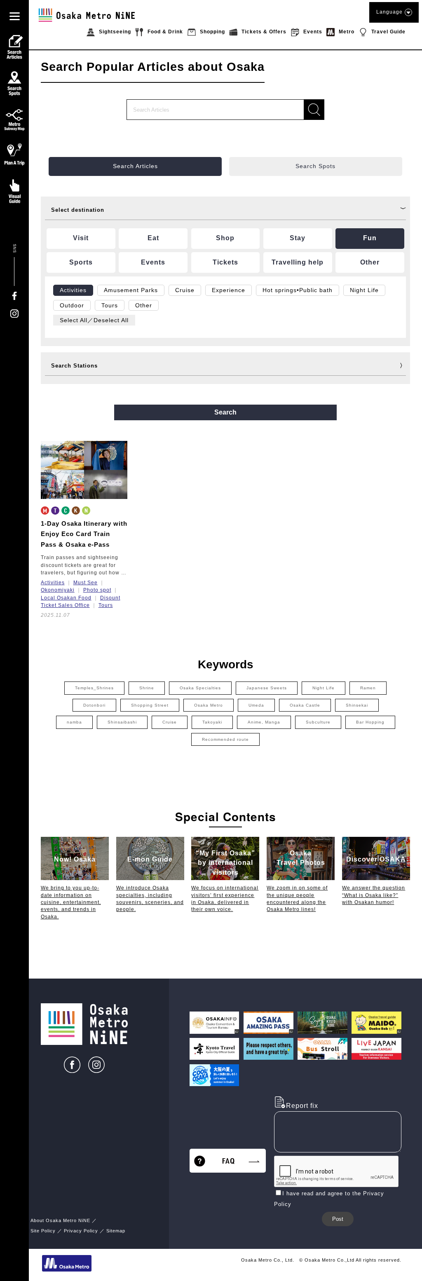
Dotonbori (94, 705)
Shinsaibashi (122, 722)
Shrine (146, 688)
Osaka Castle (305, 705)
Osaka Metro (208, 705)
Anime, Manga (264, 722)
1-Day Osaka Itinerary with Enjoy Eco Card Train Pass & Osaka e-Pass (84, 534)
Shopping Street (150, 705)
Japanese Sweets (266, 688)
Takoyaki (212, 722)
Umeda (256, 705)
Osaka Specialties (200, 688)
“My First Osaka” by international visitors (225, 863)
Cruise (169, 722)
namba (74, 722)
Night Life (323, 688)
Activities (53, 582)
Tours (105, 605)
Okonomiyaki (58, 590)
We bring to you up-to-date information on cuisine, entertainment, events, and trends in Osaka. (71, 902)
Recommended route (225, 739)
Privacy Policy (81, 1230)
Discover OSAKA (376, 859)
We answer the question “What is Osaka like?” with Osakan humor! (373, 895)
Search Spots (315, 166)
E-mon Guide (150, 859)
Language (389, 12)
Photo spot (97, 590)
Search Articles (135, 166)
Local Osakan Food (66, 597)
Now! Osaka (75, 859)
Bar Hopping (370, 722)
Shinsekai (357, 705)
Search (225, 412)
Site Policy (43, 1230)
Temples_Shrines (94, 688)
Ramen (368, 688)
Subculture (318, 722)
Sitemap (115, 1230)
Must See (85, 582)
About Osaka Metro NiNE (60, 1220)
